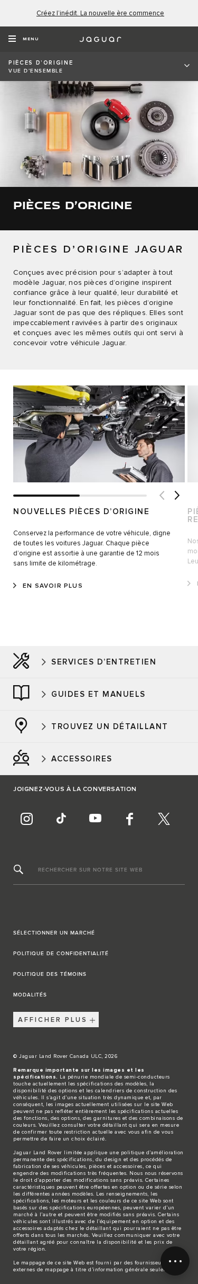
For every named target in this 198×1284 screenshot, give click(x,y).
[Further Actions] (175, 1261)
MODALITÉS (30, 995)
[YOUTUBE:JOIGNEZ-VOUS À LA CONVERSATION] (95, 818)
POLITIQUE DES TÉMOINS (50, 974)
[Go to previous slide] (161, 496)
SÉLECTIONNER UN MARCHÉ (54, 933)
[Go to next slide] (177, 496)
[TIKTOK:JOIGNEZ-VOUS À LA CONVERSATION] (61, 818)
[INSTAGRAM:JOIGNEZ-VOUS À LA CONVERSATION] (26, 818)
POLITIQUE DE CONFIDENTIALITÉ (61, 953)
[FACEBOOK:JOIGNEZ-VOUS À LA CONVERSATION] (129, 818)
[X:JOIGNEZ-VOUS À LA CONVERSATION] (163, 818)
